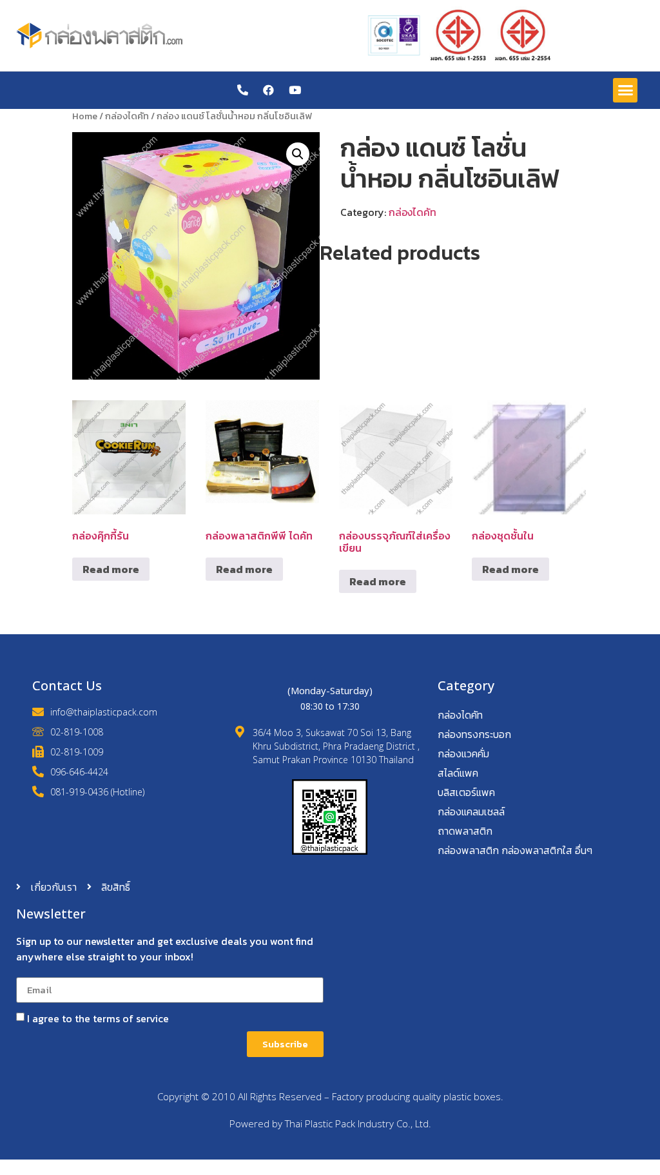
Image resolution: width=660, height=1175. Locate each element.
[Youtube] (295, 90)
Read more (110, 569)
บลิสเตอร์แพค (466, 792)
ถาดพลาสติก (465, 831)
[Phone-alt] (243, 90)
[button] (625, 90)
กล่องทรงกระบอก (474, 734)
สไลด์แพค (458, 773)
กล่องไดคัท (127, 116)
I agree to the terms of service (98, 1018)
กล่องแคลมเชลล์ (471, 811)
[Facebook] (268, 90)
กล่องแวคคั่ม (463, 753)
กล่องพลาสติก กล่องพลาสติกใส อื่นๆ (515, 850)
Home (84, 116)
